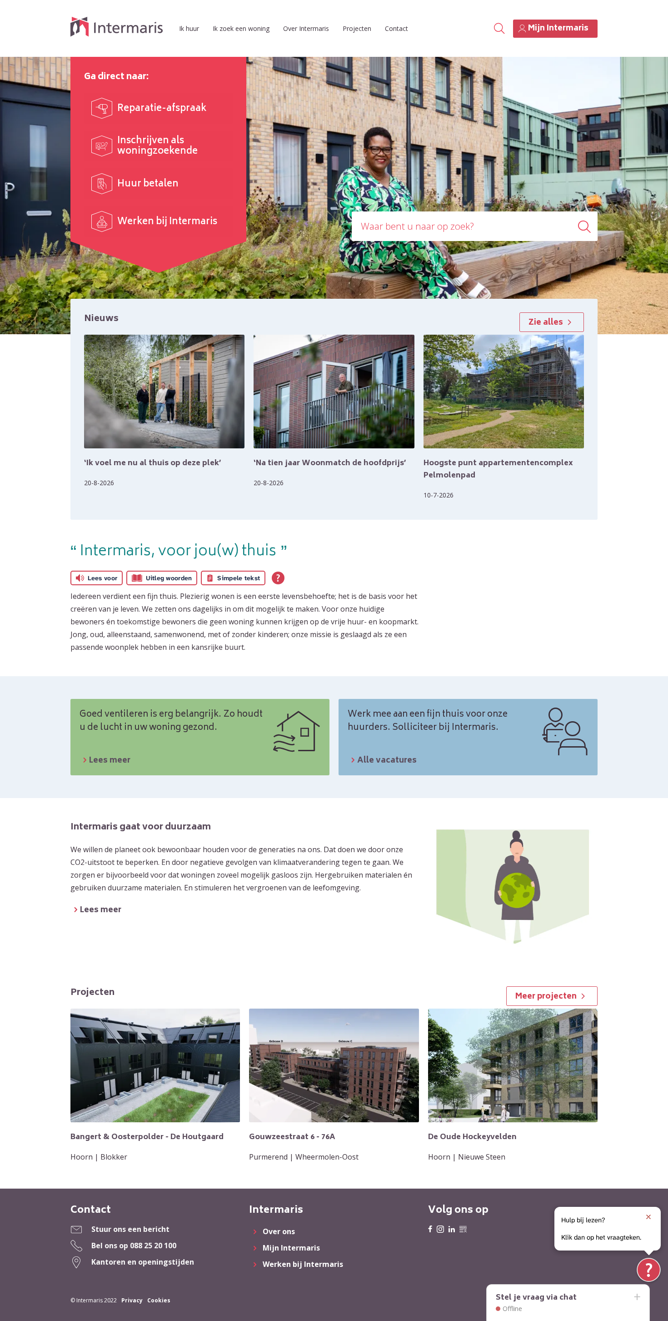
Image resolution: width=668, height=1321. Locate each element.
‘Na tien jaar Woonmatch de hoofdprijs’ (330, 463)
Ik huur (189, 28)
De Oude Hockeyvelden (472, 1137)
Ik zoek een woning (241, 28)
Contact (396, 28)
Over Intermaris (306, 28)
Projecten (357, 28)
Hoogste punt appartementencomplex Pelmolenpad (498, 469)
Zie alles (545, 323)
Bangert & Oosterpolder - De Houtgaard (147, 1137)
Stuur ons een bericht (130, 1229)
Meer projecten (546, 997)
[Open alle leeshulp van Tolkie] (278, 578)
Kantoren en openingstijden (142, 1262)
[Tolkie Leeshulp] (649, 1270)
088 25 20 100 (153, 1246)
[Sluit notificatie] (648, 1217)
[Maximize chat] (636, 1297)
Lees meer (109, 760)
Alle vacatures (387, 760)
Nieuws (101, 318)
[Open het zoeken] (499, 29)
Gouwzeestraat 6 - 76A (292, 1137)
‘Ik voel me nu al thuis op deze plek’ (152, 463)
